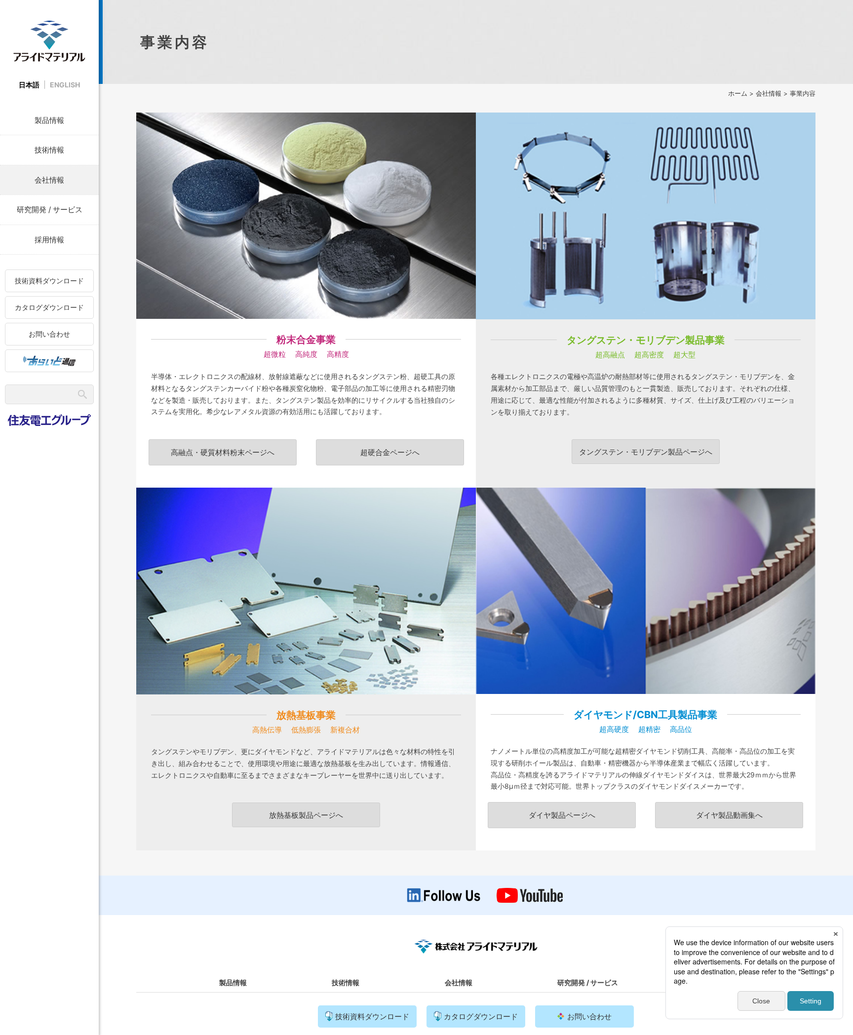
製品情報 (49, 120)
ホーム (737, 93)
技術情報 (49, 149)
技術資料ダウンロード (49, 280)
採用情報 (49, 239)
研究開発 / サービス (49, 209)
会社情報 (49, 180)
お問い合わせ (49, 334)
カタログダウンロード (49, 307)
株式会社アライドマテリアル (49, 41)
